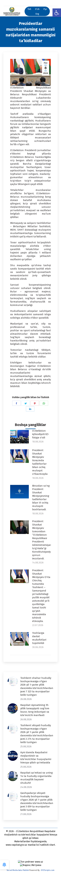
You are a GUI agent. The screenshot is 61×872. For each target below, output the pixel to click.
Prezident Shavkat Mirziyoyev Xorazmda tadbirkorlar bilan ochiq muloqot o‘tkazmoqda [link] (40, 462)
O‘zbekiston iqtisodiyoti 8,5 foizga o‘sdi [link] (40, 434)
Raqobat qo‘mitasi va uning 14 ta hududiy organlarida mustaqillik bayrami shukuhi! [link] (36, 777)
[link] (57, 12)
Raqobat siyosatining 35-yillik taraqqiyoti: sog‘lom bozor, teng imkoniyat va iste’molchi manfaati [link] (34, 710)
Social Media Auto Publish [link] (18, 870)
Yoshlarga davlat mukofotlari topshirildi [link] (39, 638)
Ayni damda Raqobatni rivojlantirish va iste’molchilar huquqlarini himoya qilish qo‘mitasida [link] (35, 757)
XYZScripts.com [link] (47, 870)
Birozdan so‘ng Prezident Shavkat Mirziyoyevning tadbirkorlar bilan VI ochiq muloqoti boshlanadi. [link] (41, 497)
